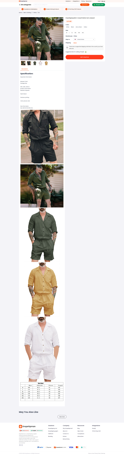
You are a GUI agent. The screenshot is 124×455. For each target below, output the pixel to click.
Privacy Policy (98, 453)
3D (39, 12)
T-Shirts (35, 12)
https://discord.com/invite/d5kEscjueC (22, 445)
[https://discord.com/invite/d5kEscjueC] (22, 445)
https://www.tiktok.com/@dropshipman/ (20, 445)
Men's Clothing (27, 12)
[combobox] (82, 39)
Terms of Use (91, 453)
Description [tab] (25, 69)
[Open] (93, 39)
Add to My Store (84, 57)
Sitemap (103, 453)
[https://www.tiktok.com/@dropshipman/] (20, 445)
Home (20, 12)
